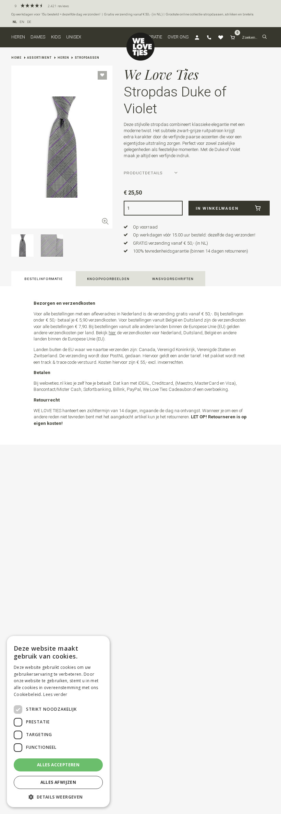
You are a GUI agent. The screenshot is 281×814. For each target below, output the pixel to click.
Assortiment (39, 57)
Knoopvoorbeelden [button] (108, 279)
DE (29, 22)
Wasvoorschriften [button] (173, 279)
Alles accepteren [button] (58, 765)
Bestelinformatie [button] (43, 279)
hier (112, 332)
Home (16, 57)
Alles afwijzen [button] (58, 782)
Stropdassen (87, 57)
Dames (37, 36)
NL (15, 22)
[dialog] (58, 721)
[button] (264, 37)
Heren (18, 36)
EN (22, 22)
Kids (56, 36)
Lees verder (55, 694)
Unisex (73, 36)
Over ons (178, 36)
